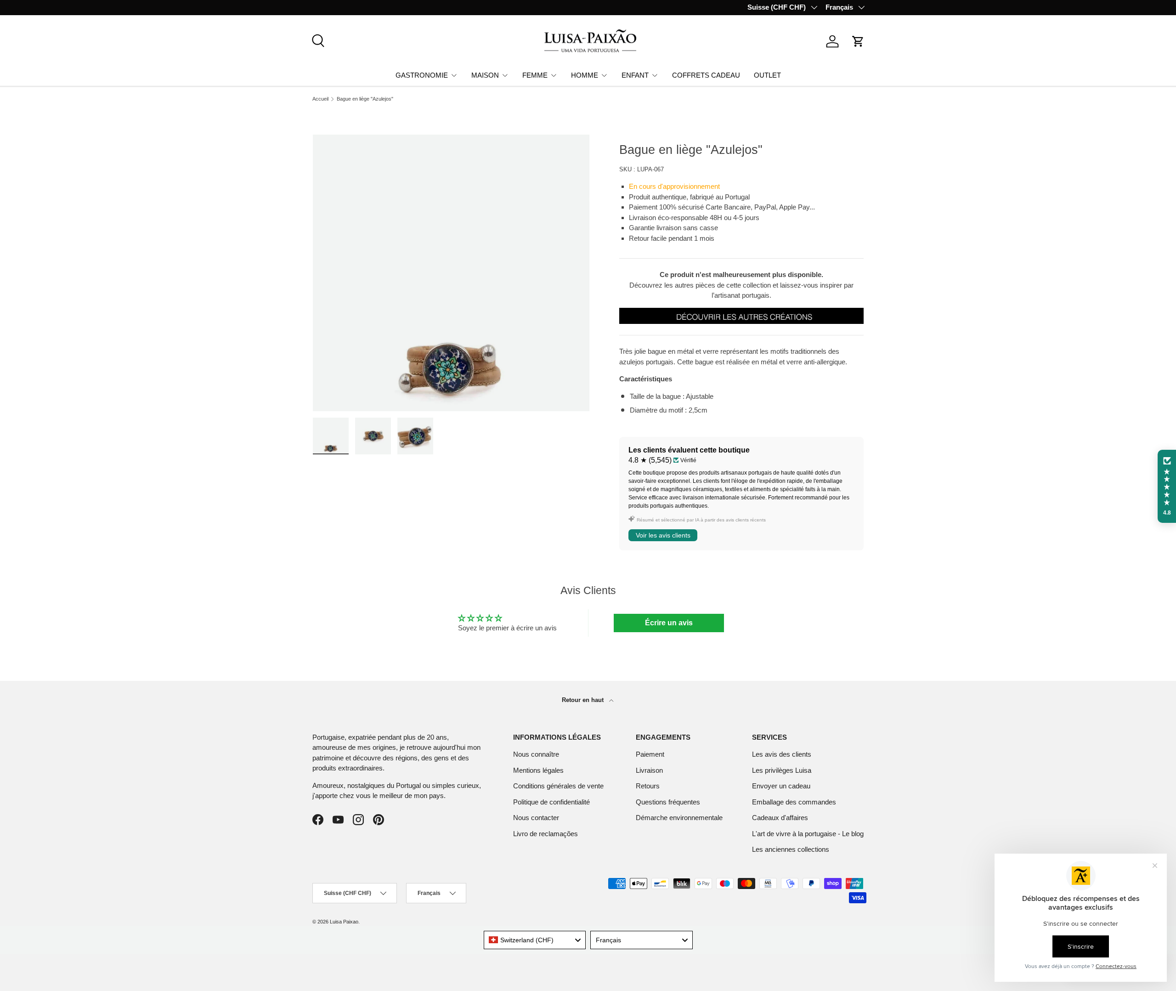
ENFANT (635, 75)
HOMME (584, 75)
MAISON (485, 75)
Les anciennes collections (790, 849)
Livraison (649, 770)
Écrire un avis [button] (669, 623)
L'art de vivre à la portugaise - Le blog (808, 834)
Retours (648, 786)
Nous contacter (536, 817)
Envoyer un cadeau (781, 786)
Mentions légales (538, 770)
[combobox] (535, 940)
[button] (858, 41)
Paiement (650, 754)
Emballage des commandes (794, 802)
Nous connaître (536, 754)
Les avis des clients (781, 754)
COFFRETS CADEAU (706, 75)
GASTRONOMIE (422, 75)
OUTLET (767, 75)
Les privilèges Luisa (781, 770)
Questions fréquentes (668, 802)
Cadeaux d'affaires (780, 817)
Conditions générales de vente (558, 786)
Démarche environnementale (679, 817)
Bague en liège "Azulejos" (365, 99)
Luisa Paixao (344, 921)
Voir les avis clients (663, 535)
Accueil (320, 99)
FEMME (535, 75)
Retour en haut (583, 700)
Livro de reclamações (545, 834)
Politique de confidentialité (551, 802)
